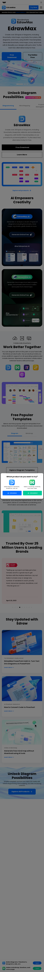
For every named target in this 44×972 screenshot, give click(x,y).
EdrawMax (13, 493)
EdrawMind (33, 493)
